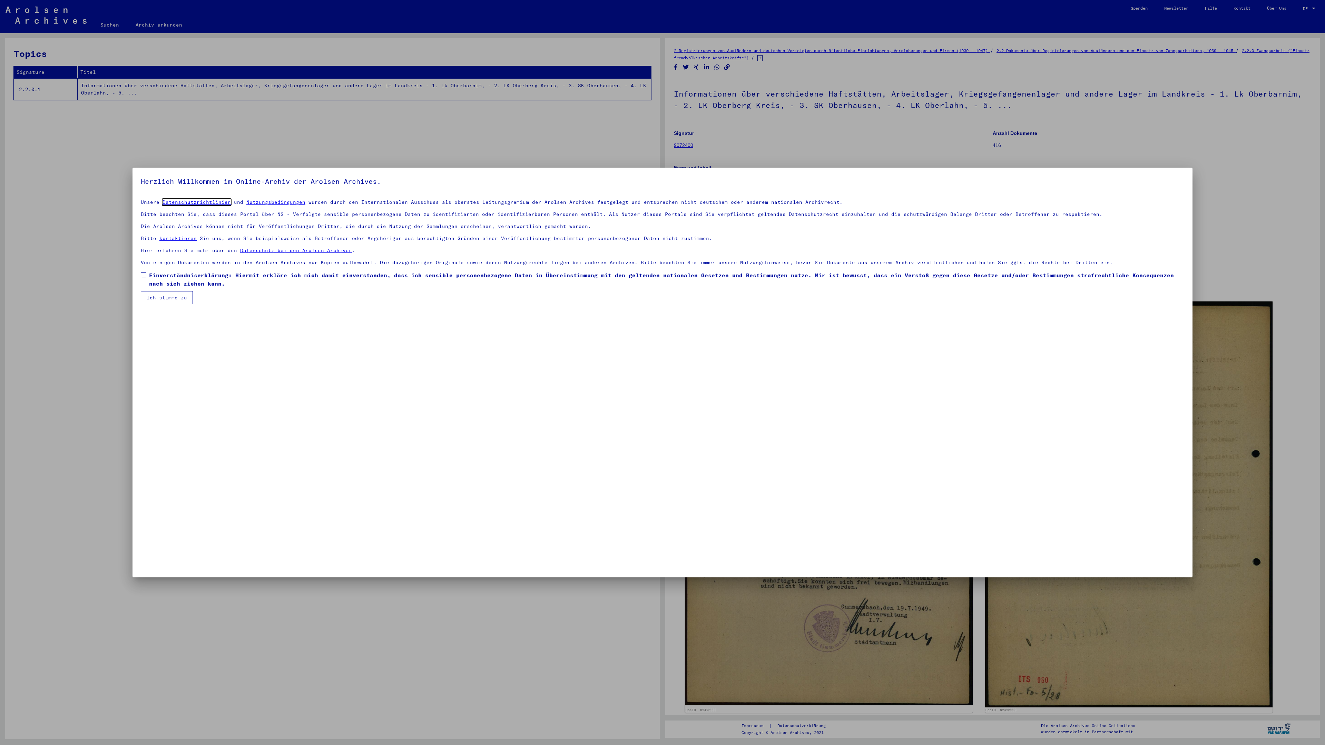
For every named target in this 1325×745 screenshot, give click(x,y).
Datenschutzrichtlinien (197, 202)
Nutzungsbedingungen (275, 202)
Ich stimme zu (167, 298)
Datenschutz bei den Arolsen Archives (296, 250)
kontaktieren (178, 238)
